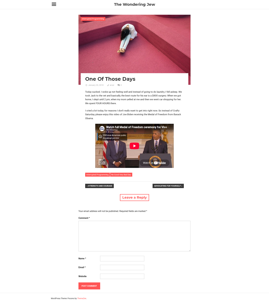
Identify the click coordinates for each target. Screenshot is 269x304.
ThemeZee (81, 298)
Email (82, 267)
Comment (84, 218)
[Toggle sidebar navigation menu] (54, 4)
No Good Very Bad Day (121, 175)
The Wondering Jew (134, 4)
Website (82, 276)
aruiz (112, 85)
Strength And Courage (100, 186)
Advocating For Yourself (167, 186)
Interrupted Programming (93, 19)
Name (82, 258)
